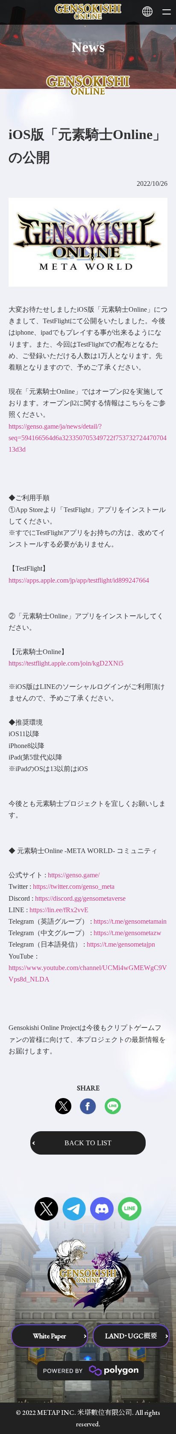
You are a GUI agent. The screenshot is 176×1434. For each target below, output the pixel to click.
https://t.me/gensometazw (127, 932)
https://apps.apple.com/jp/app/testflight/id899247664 (79, 580)
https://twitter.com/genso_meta (73, 886)
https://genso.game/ (74, 875)
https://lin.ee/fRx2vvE (58, 909)
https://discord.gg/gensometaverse (80, 898)
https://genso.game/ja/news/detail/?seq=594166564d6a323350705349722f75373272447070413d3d (88, 438)
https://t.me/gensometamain (130, 921)
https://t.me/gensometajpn (121, 944)
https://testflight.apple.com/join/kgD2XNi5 (66, 663)
